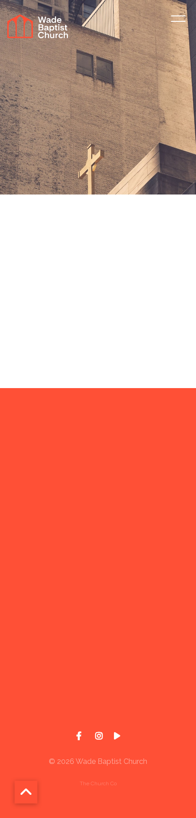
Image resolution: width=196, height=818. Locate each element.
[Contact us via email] (98, 438)
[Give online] (98, 669)
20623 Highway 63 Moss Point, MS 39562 (97, 643)
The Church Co (98, 783)
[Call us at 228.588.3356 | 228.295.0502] (98, 515)
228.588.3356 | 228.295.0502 (97, 566)
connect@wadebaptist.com (98, 489)
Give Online (98, 720)
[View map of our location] (98, 592)
